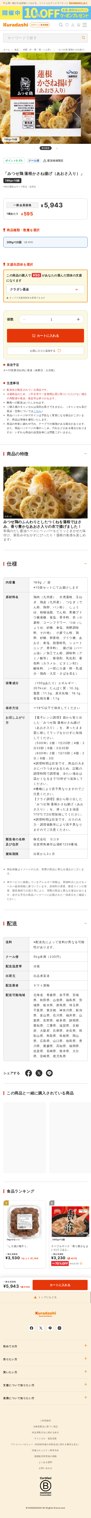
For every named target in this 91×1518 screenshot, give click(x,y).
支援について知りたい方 (19, 1385)
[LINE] (50, 1328)
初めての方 (10, 1346)
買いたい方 (10, 1372)
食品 (16, 49)
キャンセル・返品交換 (45, 1438)
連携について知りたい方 (19, 1398)
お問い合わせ (45, 1468)
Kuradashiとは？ (78, 2)
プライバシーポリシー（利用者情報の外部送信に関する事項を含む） (45, 1444)
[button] (81, 1263)
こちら (37, 411)
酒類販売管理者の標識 (45, 1456)
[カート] (79, 25)
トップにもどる (47, 1297)
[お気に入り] (67, 25)
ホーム (6, 49)
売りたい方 (10, 1359)
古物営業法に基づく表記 (45, 1426)
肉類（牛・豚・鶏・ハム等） (37, 49)
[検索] (61, 25)
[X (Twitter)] (41, 1328)
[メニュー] (85, 25)
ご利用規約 (45, 1420)
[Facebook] (31, 1328)
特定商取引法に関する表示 (45, 1432)
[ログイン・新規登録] (73, 25)
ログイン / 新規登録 (39, 25)
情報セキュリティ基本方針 (45, 1450)
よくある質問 (45, 1462)
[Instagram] (59, 1328)
